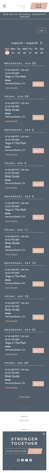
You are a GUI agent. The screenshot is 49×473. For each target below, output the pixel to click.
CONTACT (24, 420)
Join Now (39, 6)
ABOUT (24, 416)
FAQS (24, 429)
